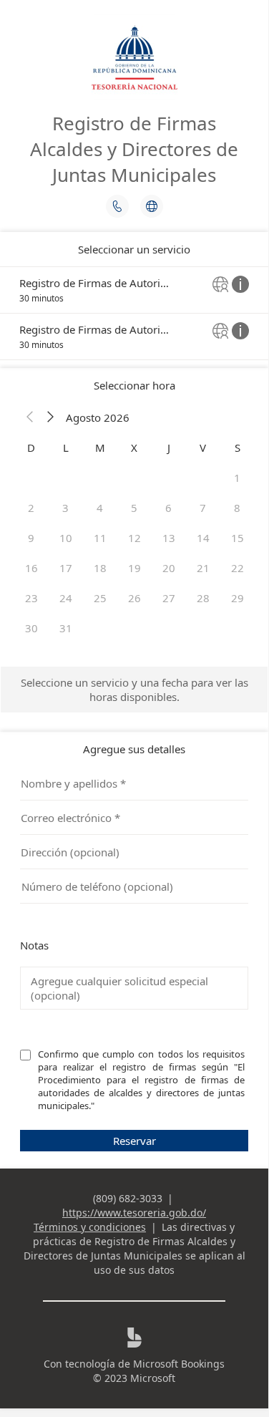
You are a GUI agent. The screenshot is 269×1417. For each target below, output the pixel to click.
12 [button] (134, 538)
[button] (30, 417)
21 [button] (203, 568)
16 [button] (31, 568)
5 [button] (134, 507)
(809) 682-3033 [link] (127, 1198)
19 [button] (134, 568)
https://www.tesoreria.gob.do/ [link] (134, 1212)
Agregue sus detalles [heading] (134, 749)
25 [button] (100, 598)
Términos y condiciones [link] (90, 1227)
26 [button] (134, 598)
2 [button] (31, 507)
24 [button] (65, 598)
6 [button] (168, 507)
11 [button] (100, 538)
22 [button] (237, 568)
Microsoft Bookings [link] (179, 1363)
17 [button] (65, 568)
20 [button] (168, 568)
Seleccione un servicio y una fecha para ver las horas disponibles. (134, 689)
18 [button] (100, 568)
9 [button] (31, 538)
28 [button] (203, 598)
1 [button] (237, 477)
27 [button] (168, 598)
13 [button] (168, 538)
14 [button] (203, 538)
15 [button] (237, 538)
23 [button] (31, 598)
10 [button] (65, 538)
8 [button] (237, 507)
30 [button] (31, 628)
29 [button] (237, 598)
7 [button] (203, 507)
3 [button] (65, 507)
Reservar (134, 1140)
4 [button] (100, 507)
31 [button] (65, 628)
